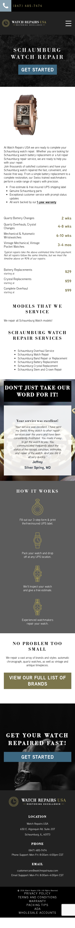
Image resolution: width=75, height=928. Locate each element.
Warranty (37, 892)
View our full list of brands (37, 671)
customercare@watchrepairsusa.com (37, 861)
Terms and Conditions (37, 888)
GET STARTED (37, 69)
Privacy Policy (37, 884)
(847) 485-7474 (37, 841)
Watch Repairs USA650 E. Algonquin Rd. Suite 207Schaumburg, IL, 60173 (37, 820)
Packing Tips (37, 896)
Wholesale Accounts (37, 903)
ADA (37, 900)
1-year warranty (46, 202)
